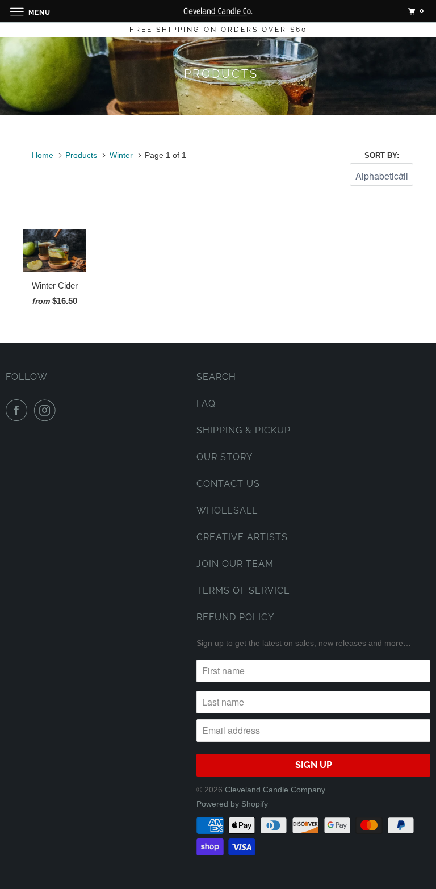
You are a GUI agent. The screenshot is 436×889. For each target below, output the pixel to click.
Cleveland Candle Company (275, 789)
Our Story (224, 457)
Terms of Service (243, 590)
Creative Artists (242, 537)
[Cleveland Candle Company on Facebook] (19, 410)
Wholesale (227, 510)
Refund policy (235, 617)
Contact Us (228, 483)
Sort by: (381, 155)
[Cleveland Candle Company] (218, 11)
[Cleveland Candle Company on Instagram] (47, 410)
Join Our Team (235, 563)
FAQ (206, 403)
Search (216, 377)
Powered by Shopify (232, 803)
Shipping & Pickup (243, 430)
